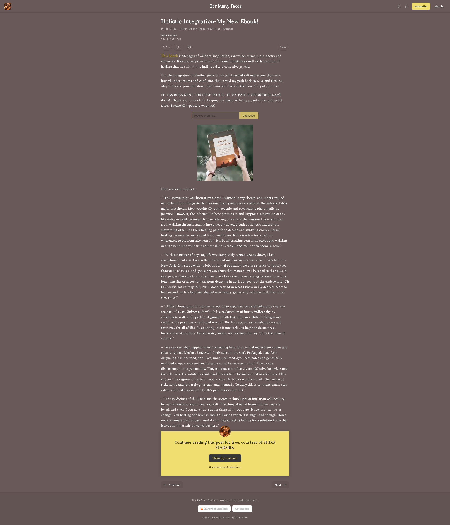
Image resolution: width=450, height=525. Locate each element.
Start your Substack (216, 508)
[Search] (399, 6)
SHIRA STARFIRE (169, 35)
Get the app (242, 508)
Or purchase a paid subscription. (225, 467)
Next (278, 485)
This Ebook (170, 56)
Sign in (439, 6)
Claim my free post (225, 458)
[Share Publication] (406, 6)
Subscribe (421, 6)
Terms (232, 500)
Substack (207, 517)
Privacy (223, 500)
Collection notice (248, 500)
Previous (174, 485)
